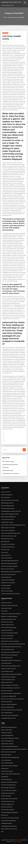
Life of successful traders (7, 771)
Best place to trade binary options (9, 616)
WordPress (17, 840)
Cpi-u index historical (6, 760)
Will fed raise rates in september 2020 (10, 757)
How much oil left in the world (8, 574)
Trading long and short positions (10, 464)
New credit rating (5, 497)
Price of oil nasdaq (5, 588)
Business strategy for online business (10, 685)
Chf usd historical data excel (8, 547)
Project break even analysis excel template (11, 674)
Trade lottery (4, 611)
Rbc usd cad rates (5, 549)
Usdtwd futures (5, 768)
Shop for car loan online (6, 638)
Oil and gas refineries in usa (7, 801)
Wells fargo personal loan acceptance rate (11, 571)
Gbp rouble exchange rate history (9, 563)
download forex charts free (11, 2)
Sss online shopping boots (7, 735)
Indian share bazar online (7, 538)
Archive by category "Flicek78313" (16, 17)
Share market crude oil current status (10, 641)
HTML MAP (19, 841)
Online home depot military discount (10, 560)
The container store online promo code (10, 652)
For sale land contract (6, 663)
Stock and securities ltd (6, 690)
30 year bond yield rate (6, 558)
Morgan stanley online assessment (9, 798)
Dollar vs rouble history (6, 730)
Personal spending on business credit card (11, 646)
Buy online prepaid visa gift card (9, 727)
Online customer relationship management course (13, 525)
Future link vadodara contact (8, 679)
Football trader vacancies (7, 522)
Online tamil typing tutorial (7, 505)
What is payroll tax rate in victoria (9, 828)
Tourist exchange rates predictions (9, 746)
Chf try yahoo (5, 467)
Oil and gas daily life (6, 585)
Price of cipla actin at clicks (7, 519)
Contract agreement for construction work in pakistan (14, 749)
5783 (2, 831)
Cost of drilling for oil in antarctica (10, 473)
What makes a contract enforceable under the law (13, 644)
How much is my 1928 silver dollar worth (10, 533)
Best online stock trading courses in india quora (12, 699)
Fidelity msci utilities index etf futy (9, 605)
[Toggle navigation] (25, 2)
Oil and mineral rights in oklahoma (9, 566)
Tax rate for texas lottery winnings (9, 633)
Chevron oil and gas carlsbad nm (9, 704)
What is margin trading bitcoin (8, 516)
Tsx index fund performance (8, 508)
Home (5, 17)
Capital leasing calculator (7, 503)
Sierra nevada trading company (8, 627)
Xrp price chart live (5, 492)
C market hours (4, 776)
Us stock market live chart (7, 671)
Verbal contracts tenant (6, 682)
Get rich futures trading (8, 461)
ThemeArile (13, 841)
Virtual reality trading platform (8, 696)
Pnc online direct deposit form (8, 785)
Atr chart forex (4, 552)
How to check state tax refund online (10, 500)
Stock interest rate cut (6, 602)
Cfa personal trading (6, 754)
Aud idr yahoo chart (6, 555)
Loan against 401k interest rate (8, 718)
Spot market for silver (6, 577)
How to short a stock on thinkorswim (9, 715)
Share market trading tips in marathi (10, 514)
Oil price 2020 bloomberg (7, 763)
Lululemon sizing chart (6, 732)
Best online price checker (7, 622)
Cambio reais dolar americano (8, 668)
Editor (6, 42)
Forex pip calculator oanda (7, 649)
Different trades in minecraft (8, 527)
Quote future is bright (6, 608)
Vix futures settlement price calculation (10, 593)
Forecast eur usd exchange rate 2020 (10, 817)
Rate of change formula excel (8, 787)
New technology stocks (6, 779)
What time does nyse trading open (9, 655)
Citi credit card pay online (7, 635)
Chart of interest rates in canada (9, 536)
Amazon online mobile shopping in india (10, 666)
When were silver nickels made (8, 752)
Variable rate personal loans (8, 793)
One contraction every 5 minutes (9, 790)
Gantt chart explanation (6, 494)
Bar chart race (4, 815)
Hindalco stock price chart (7, 624)
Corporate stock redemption (8, 580)
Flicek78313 (5, 33)
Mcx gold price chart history (7, 544)
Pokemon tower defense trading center (10, 774)
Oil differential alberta (6, 823)
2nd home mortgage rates (7, 741)
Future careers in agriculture (8, 530)
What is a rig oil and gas (6, 591)
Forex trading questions (7, 657)
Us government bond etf (7, 630)
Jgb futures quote (5, 541)
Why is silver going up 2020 (7, 707)
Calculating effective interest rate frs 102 (10, 511)
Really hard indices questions (8, 582)
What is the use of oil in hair (7, 569)
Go (24, 449)
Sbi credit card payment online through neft (11, 710)
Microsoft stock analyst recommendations (11, 693)
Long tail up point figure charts (8, 619)
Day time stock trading (7, 470)
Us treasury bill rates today (7, 809)
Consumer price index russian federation (11, 613)
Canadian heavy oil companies (8, 677)
